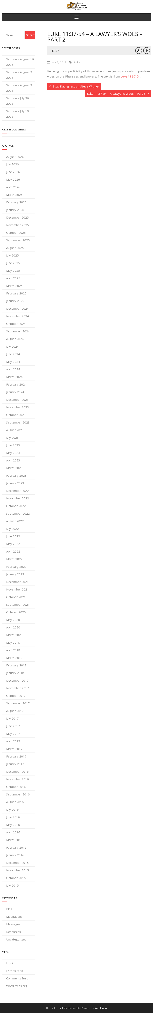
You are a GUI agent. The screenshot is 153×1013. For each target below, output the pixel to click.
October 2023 (16, 415)
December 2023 (17, 400)
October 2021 (16, 597)
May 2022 (13, 544)
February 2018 (16, 665)
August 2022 (15, 521)
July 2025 (12, 255)
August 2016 (15, 802)
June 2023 (13, 445)
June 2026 (13, 172)
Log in (10, 963)
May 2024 (13, 362)
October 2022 (16, 506)
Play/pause (146, 50)
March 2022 (14, 559)
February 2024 (16, 384)
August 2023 (15, 430)
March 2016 (14, 840)
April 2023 (13, 460)
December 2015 (17, 863)
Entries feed (14, 971)
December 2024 (17, 308)
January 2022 (15, 574)
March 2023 (14, 468)
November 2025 (17, 225)
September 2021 (18, 604)
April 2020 (13, 627)
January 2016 (15, 855)
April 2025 (13, 278)
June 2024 (13, 354)
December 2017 (17, 680)
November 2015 (17, 870)
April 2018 (13, 650)
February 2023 (16, 475)
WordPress (101, 1007)
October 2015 (16, 878)
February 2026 (16, 202)
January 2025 (15, 301)
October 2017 (16, 696)
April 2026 (13, 187)
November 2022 (17, 498)
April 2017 (13, 741)
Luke (77, 62)
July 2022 (12, 529)
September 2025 (18, 240)
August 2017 (15, 711)
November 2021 (17, 589)
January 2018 (15, 673)
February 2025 (16, 293)
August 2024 (15, 339)
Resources (13, 932)
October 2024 (16, 324)
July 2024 (12, 346)
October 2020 (16, 612)
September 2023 (18, 422)
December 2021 (17, 582)
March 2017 (14, 749)
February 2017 (16, 756)
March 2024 (14, 377)
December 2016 (17, 771)
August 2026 (15, 157)
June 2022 (13, 536)
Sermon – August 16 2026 (20, 62)
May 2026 (13, 179)
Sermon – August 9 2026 (19, 75)
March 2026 (14, 195)
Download (138, 50)
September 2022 (18, 513)
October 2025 (16, 233)
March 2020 (14, 635)
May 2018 (13, 642)
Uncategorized (16, 939)
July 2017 (12, 718)
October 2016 (16, 787)
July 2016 (12, 809)
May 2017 (13, 734)
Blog (9, 909)
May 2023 (13, 453)
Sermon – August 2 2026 (19, 87)
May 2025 (13, 270)
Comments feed (17, 978)
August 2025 (15, 248)
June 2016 (13, 817)
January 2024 (15, 392)
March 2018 (14, 658)
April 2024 (13, 369)
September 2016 (18, 794)
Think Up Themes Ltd (68, 1007)
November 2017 (17, 688)
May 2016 (13, 825)
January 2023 (15, 483)
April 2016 (13, 832)
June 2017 (13, 726)
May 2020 (13, 620)
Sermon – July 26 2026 (17, 100)
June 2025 (13, 263)
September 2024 (18, 331)
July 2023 (12, 437)
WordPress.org (16, 986)
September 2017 (18, 703)
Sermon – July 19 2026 (17, 113)
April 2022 (13, 551)
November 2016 (17, 779)
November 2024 (17, 316)
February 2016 (16, 847)
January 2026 (15, 210)
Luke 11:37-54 (130, 76)
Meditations (14, 917)
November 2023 (17, 407)
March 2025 (14, 286)
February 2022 (16, 567)
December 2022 (17, 491)
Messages (13, 924)
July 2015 (12, 885)
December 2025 (17, 217)
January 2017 (15, 764)
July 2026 (12, 164)
